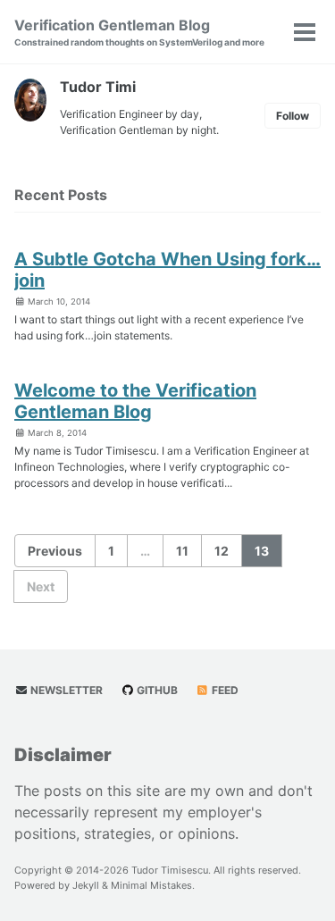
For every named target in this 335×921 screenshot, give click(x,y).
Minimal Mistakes (151, 885)
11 (182, 550)
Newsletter (65, 690)
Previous (55, 550)
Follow (292, 115)
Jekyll (85, 885)
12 (221, 550)
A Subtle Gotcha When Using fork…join (167, 269)
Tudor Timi (98, 87)
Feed (224, 690)
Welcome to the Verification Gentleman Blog (135, 401)
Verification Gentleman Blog (139, 31)
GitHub (156, 690)
